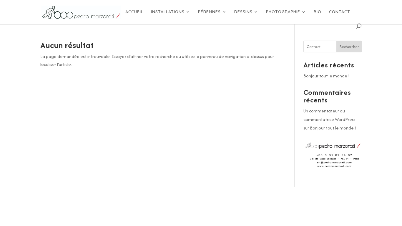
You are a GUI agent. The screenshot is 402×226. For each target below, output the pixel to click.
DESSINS (243, 12)
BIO (317, 12)
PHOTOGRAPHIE (283, 12)
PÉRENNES (209, 12)
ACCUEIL (134, 12)
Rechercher (349, 46)
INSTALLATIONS (168, 12)
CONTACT (339, 12)
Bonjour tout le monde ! (326, 76)
